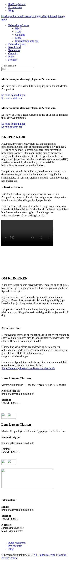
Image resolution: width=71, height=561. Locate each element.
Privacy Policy (9, 557)
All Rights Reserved (44, 554)
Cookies (61, 554)
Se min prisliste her (11, 98)
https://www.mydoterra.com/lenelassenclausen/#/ (28, 368)
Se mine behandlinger (13, 94)
